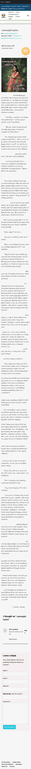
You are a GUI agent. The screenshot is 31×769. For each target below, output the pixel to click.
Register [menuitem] (8, 2)
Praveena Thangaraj (9, 33)
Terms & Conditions (7, 764)
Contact (18, 16)
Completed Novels (14, 14)
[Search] (28, 15)
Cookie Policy (16, 762)
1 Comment (16, 35)
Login (10, 18)
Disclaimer (19, 764)
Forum (18, 12)
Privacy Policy (6, 762)
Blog (2, 38)
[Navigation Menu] (3, 22)
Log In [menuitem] (2, 2)
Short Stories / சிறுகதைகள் (13, 38)
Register (11, 16)
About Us (11, 12)
